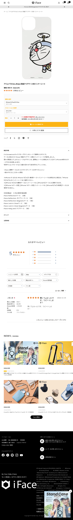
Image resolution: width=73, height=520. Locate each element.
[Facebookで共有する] (10, 138)
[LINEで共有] (24, 138)
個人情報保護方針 (13, 440)
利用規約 (22, 440)
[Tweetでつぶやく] (14, 138)
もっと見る (36, 417)
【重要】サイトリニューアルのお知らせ (36, 7)
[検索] (9, 3)
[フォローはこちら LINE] (12, 455)
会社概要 (4, 440)
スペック (6, 215)
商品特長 (6, 150)
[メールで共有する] (28, 138)
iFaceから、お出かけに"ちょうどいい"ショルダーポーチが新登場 (18, 412)
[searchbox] (13, 274)
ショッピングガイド (21, 442)
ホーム (6, 11)
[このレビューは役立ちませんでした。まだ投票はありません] (64, 320)
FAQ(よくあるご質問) (7, 445)
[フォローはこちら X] (7, 455)
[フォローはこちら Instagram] (19, 138)
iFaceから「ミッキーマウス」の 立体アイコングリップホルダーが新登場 (54, 412)
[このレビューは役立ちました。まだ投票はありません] (60, 320)
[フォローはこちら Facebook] (3, 455)
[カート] (68, 3)
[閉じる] (70, 491)
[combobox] (33, 274)
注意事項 (6, 221)
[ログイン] (59, 3)
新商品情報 (7, 368)
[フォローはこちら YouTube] (21, 455)
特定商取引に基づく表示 (8, 442)
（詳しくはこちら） (40, 117)
